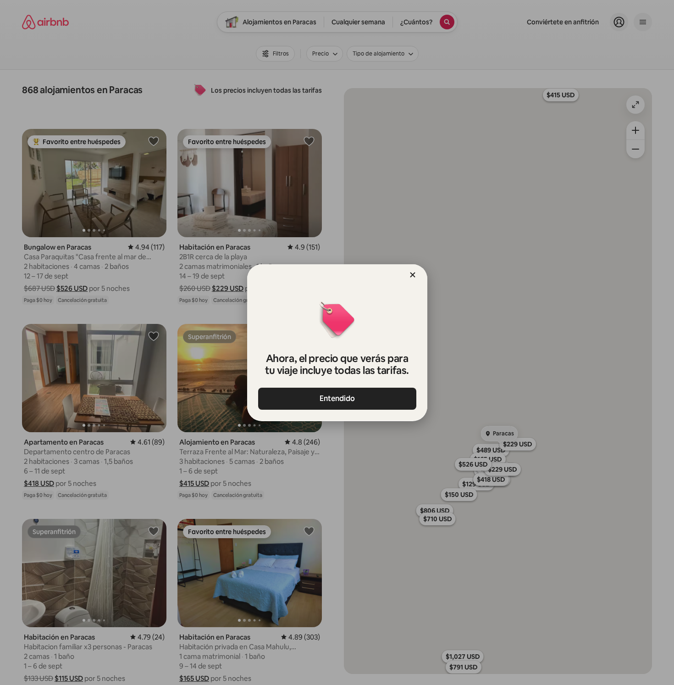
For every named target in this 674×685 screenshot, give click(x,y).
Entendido (337, 398)
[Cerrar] (412, 274)
